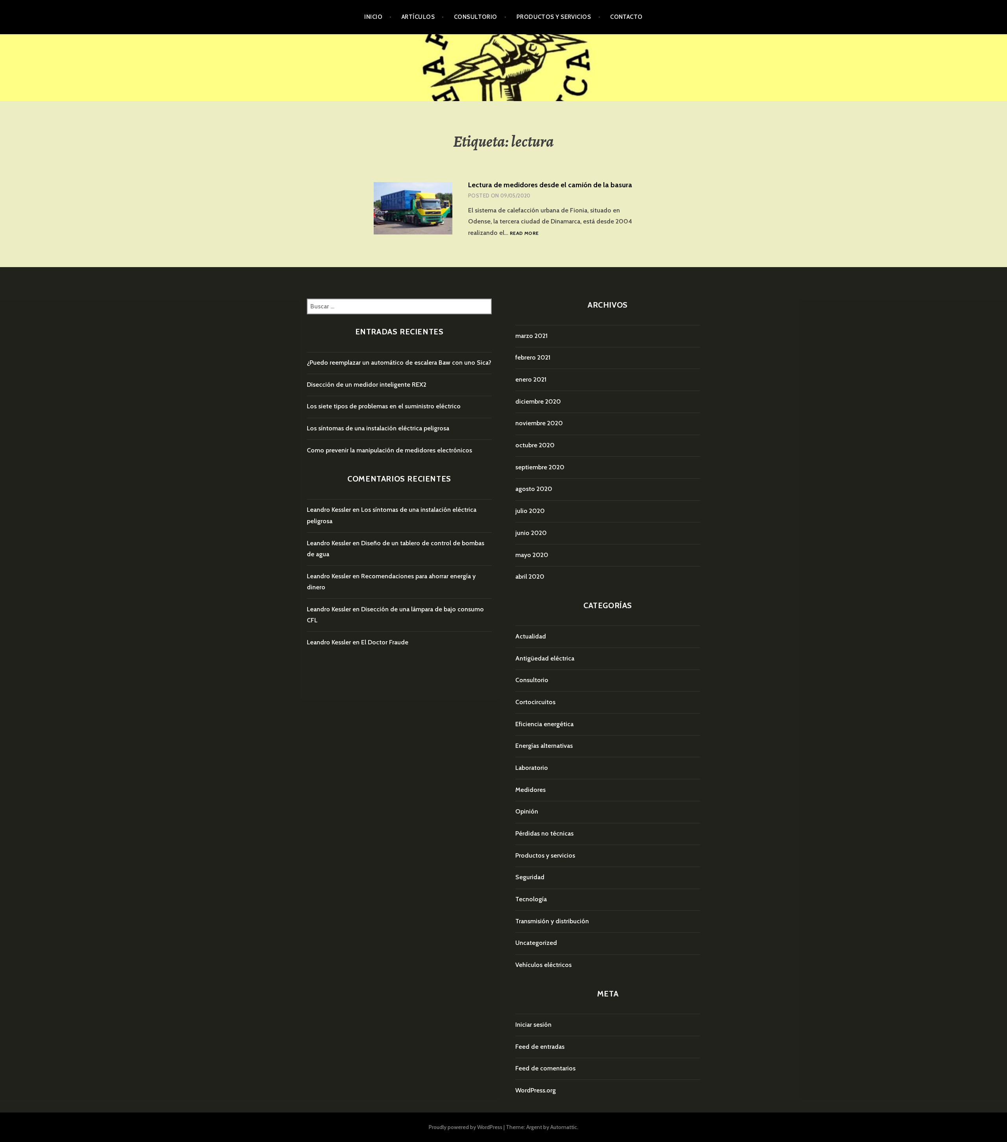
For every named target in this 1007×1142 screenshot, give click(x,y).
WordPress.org (535, 1090)
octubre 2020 (535, 445)
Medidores (530, 789)
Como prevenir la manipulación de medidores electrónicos (389, 450)
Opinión (526, 811)
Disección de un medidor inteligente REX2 (366, 384)
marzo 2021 (531, 335)
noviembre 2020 (539, 423)
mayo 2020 (531, 555)
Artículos (418, 16)
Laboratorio (531, 767)
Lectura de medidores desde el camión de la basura (550, 185)
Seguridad (529, 877)
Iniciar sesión (533, 1024)
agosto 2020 (533, 489)
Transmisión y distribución (552, 921)
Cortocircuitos (535, 702)
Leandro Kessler (329, 509)
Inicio (373, 16)
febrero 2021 (532, 357)
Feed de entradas (539, 1046)
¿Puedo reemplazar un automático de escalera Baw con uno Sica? (399, 362)
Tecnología (531, 899)
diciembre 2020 (538, 401)
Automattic (563, 1127)
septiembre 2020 (539, 467)
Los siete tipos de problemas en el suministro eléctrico (384, 406)
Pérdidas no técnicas (544, 833)
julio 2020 (530, 511)
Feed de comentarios (545, 1068)
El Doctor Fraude (384, 642)
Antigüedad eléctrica (544, 658)
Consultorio (475, 16)
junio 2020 (531, 533)
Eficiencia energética (544, 724)
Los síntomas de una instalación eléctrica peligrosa (378, 428)
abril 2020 (529, 576)
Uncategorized (536, 942)
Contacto (626, 16)
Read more (524, 233)
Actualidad (530, 636)
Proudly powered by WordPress (465, 1127)
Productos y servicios (553, 16)
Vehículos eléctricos (543, 965)
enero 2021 (530, 379)
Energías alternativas (544, 745)
